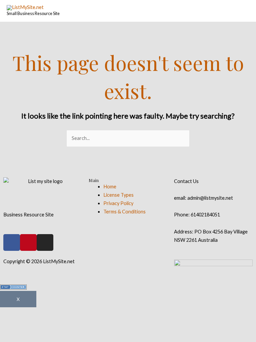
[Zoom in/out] (119, 313)
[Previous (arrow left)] (16, 325)
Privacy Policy (118, 203)
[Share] (51, 313)
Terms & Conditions (124, 211)
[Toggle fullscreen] (85, 313)
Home (109, 186)
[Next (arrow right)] (51, 325)
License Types (118, 195)
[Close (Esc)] (16, 313)
